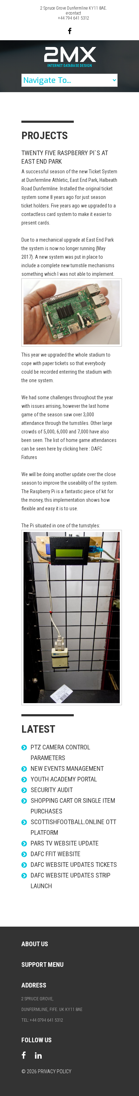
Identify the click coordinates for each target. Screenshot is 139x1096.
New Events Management (67, 768)
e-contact (73, 13)
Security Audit (52, 790)
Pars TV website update (65, 843)
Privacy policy (54, 1071)
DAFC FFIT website (56, 854)
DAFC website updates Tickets (74, 864)
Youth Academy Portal (64, 779)
